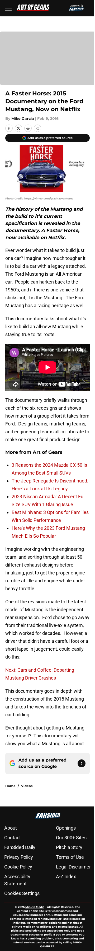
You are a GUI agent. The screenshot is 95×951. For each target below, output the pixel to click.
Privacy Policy (18, 857)
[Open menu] (8, 8)
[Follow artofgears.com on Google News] (82, 763)
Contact (12, 837)
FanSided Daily (19, 847)
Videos (26, 786)
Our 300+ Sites (71, 837)
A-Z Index (66, 876)
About (10, 828)
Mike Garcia (22, 118)
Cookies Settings (22, 893)
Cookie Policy (18, 867)
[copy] (37, 128)
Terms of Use (70, 857)
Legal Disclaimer (73, 867)
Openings (66, 828)
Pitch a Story (69, 847)
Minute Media (34, 907)
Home (10, 786)
